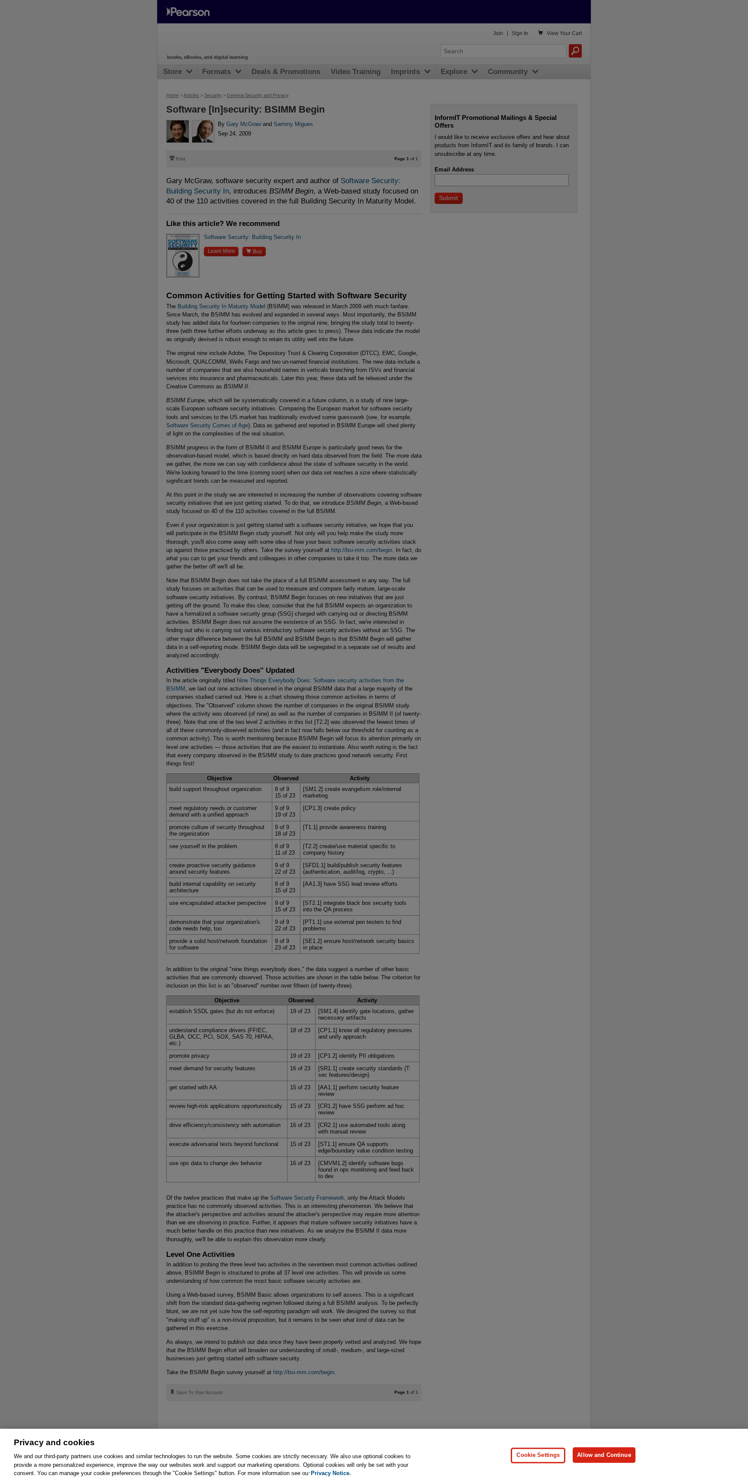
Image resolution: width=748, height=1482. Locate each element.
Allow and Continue (604, 1455)
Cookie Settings (538, 1455)
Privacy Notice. (331, 1473)
